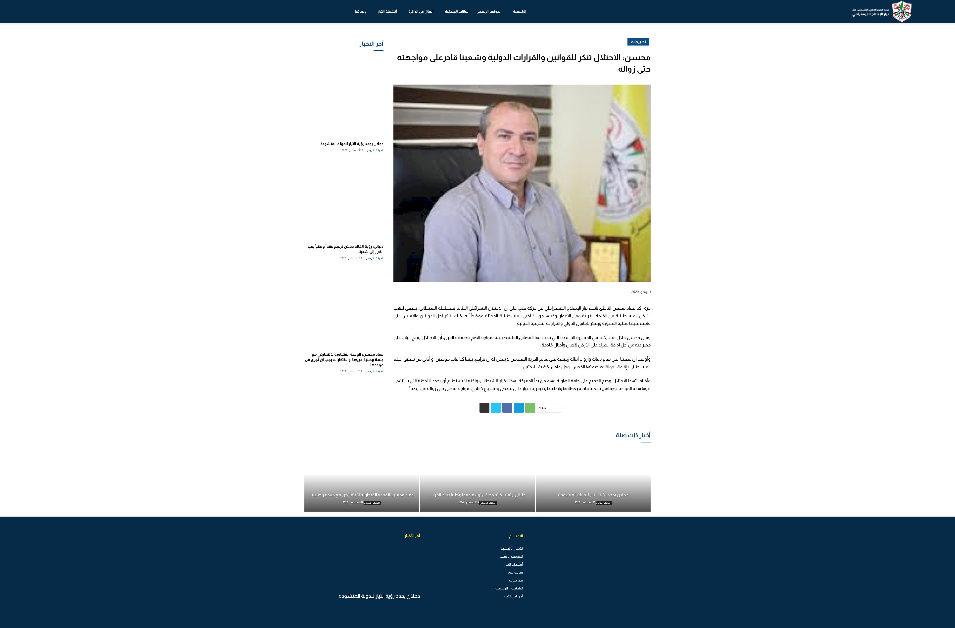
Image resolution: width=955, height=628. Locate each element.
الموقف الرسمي (374, 258)
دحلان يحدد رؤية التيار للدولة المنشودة (351, 144)
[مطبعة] (484, 408)
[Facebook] (507, 408)
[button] (49, 11)
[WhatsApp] (530, 408)
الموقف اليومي (375, 150)
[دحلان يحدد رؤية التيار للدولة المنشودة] (343, 96)
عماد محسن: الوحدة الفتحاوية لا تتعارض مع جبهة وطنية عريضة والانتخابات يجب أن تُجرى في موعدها (344, 359)
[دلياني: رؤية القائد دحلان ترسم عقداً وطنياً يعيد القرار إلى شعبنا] (343, 199)
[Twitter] (496, 408)
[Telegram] (519, 408)
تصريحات (638, 42)
